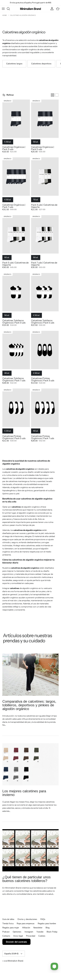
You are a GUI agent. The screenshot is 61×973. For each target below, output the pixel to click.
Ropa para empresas (25, 923)
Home (4, 15)
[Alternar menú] (3, 8)
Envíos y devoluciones (27, 919)
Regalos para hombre (47, 923)
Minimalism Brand (15, 961)
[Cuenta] (51, 8)
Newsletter (37, 928)
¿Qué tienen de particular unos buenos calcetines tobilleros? (26, 879)
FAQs (42, 919)
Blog (47, 928)
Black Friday (52, 932)
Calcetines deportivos (41, 63)
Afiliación (26, 928)
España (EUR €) (11, 953)
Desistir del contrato (16, 942)
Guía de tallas (8, 919)
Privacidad (30, 936)
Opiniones (17, 932)
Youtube (39, 932)
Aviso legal (18, 936)
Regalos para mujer (10, 928)
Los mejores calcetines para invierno (24, 793)
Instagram (29, 932)
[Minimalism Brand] (30, 8)
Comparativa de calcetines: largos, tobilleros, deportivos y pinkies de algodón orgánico (29, 705)
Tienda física (7, 923)
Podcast (5, 932)
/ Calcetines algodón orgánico (22, 15)
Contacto (6, 936)
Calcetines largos (14, 63)
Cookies (41, 936)
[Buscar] (10, 8)
